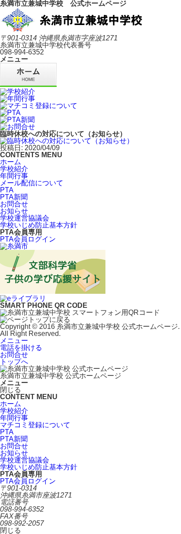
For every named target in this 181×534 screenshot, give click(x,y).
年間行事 (14, 176)
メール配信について (31, 183)
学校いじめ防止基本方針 (38, 225)
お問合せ (14, 204)
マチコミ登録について (35, 425)
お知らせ (14, 211)
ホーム (10, 162)
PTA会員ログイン (28, 239)
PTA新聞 (14, 197)
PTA (7, 190)
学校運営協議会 (24, 218)
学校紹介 (14, 169)
